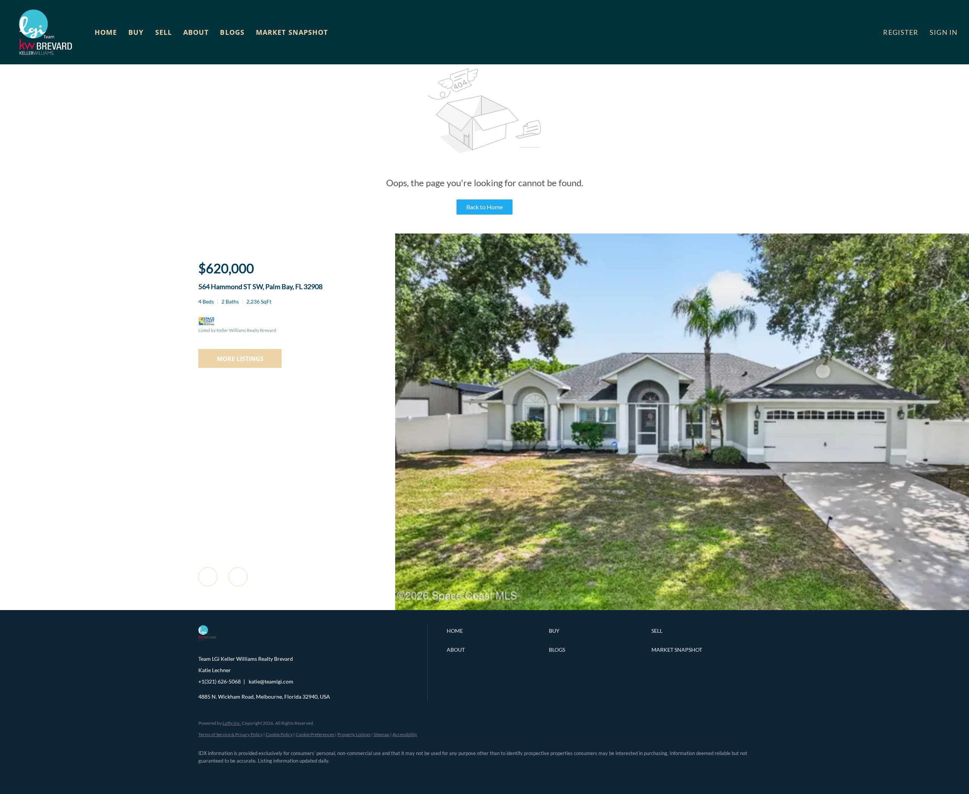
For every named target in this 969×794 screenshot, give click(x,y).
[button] (45, 32)
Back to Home (484, 206)
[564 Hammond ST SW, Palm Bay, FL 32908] (682, 608)
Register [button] (900, 32)
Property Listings (354, 734)
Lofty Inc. (232, 723)
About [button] (196, 32)
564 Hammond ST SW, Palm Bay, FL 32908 (260, 286)
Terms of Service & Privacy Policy (230, 734)
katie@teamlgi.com (271, 681)
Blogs (232, 32)
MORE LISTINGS (240, 359)
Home (106, 32)
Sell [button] (163, 32)
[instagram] (273, 773)
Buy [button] (135, 32)
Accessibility (405, 734)
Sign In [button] (944, 32)
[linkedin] (229, 773)
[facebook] (207, 773)
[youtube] (295, 773)
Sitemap (381, 734)
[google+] (317, 773)
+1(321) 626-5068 (219, 681)
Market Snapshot (292, 32)
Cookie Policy (279, 734)
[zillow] (251, 773)
